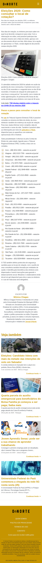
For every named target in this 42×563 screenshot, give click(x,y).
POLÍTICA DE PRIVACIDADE (21, 523)
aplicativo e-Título (28, 130)
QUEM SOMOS (21, 519)
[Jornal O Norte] (10, 4)
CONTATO (21, 531)
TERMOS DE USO (21, 527)
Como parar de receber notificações (21, 535)
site (5, 118)
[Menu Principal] (38, 4)
